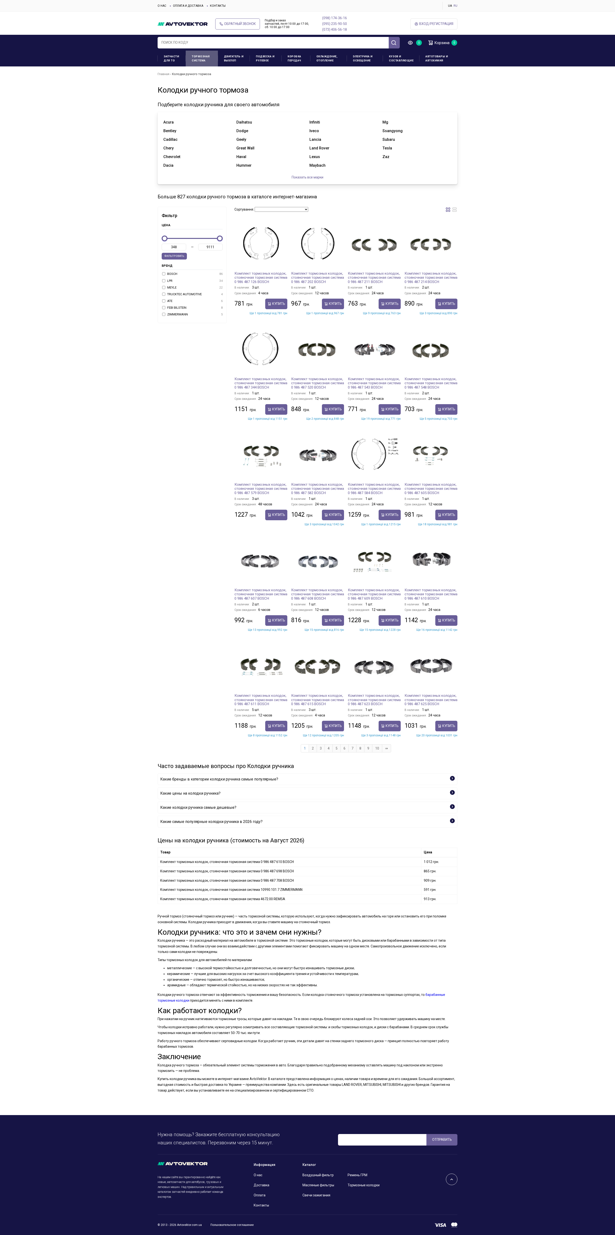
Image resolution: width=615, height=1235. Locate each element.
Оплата (259, 1195)
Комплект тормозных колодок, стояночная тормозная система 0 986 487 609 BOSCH (374, 594)
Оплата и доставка (188, 5)
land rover (319, 148)
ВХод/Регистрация (436, 24)
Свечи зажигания (316, 1195)
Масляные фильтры (318, 1185)
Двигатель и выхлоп (234, 58)
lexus (314, 156)
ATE (194, 301)
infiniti (314, 122)
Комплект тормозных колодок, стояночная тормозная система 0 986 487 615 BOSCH (317, 699)
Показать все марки (307, 177)
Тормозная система (201, 58)
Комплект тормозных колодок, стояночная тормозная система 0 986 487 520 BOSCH (317, 383)
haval (241, 156)
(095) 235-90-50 (334, 24)
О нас (162, 5)
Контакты (218, 5)
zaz (385, 156)
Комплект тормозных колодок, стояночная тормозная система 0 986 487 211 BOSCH (374, 277)
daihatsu (244, 122)
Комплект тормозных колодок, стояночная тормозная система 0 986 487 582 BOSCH (317, 488)
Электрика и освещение (363, 58)
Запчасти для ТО (171, 58)
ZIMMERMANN (194, 314)
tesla (387, 148)
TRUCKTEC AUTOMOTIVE (194, 294)
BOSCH (194, 274)
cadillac (170, 139)
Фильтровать (174, 256)
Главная (163, 74)
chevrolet (171, 156)
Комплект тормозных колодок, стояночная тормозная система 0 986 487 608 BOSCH (317, 594)
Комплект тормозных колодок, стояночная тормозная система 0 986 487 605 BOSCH (431, 488)
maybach (317, 165)
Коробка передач (294, 58)
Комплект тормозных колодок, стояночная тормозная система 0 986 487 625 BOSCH (431, 699)
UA (450, 5)
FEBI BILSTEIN (194, 307)
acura (168, 122)
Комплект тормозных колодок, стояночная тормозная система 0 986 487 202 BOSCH (317, 277)
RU (455, 5)
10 (377, 748)
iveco (314, 131)
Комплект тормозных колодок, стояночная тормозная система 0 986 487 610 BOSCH (431, 594)
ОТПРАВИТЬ (442, 1139)
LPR (194, 281)
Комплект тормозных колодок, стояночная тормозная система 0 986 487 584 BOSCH (374, 488)
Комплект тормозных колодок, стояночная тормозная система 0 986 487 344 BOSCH (260, 383)
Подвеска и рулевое (265, 58)
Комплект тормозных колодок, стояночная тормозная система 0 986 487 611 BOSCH (260, 699)
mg (385, 122)
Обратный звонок (240, 24)
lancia (315, 139)
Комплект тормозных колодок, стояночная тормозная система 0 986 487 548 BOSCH (431, 383)
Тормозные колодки (364, 1185)
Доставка (261, 1185)
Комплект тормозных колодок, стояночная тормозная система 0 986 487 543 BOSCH (374, 383)
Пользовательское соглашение (232, 1225)
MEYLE (194, 287)
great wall (245, 148)
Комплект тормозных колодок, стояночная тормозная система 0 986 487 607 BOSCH (260, 594)
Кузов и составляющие (401, 58)
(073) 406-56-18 (334, 29)
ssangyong (392, 131)
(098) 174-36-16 (334, 18)
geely (241, 139)
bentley (169, 131)
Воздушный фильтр (318, 1175)
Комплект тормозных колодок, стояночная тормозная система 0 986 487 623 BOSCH (374, 699)
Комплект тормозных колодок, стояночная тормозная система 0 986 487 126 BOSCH (260, 277)
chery (168, 148)
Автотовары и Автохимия (436, 58)
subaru (388, 139)
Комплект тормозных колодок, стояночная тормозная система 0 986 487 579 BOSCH (260, 488)
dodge (242, 131)
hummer (244, 165)
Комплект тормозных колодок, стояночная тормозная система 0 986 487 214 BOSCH (431, 277)
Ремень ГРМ (357, 1175)
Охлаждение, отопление (327, 58)
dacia (168, 165)
